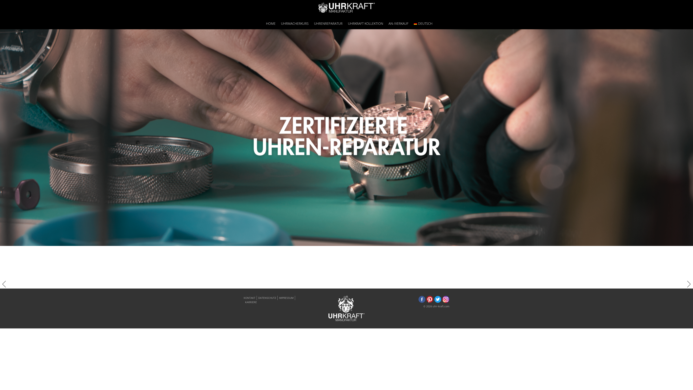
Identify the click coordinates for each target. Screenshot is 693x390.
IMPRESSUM (286, 298)
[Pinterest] (429, 302)
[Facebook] (422, 302)
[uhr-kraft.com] (346, 9)
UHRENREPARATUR (328, 23)
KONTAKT (249, 298)
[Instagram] (445, 302)
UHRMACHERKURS (295, 23)
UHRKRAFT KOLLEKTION (365, 23)
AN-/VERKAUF (398, 23)
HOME (271, 23)
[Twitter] (437, 302)
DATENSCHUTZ (267, 298)
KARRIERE (251, 302)
